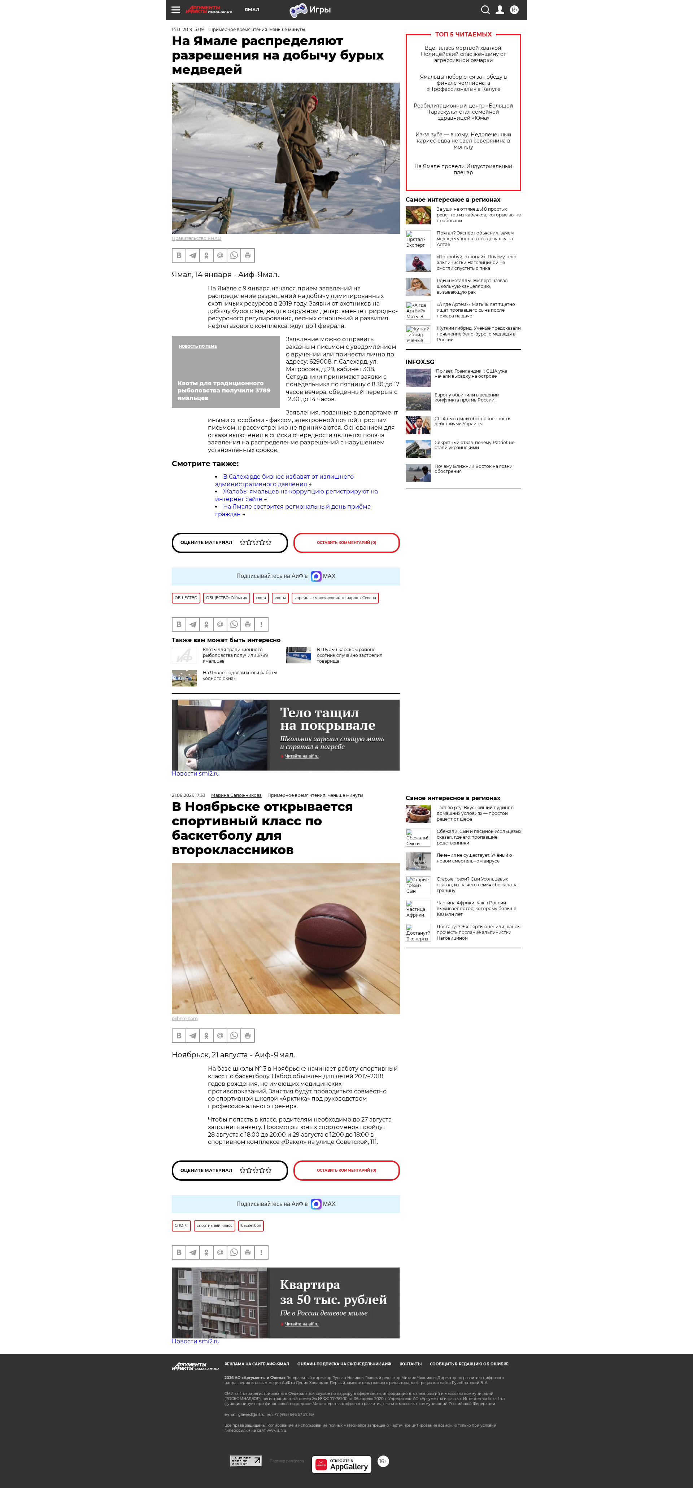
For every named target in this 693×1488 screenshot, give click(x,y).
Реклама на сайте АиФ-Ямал (257, 1364)
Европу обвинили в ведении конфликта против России (467, 397)
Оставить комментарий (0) (346, 542)
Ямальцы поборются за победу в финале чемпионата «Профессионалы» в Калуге (463, 83)
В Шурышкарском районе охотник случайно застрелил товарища (350, 655)
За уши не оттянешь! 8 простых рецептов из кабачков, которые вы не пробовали (479, 214)
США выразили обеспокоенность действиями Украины (472, 421)
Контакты (411, 1364)
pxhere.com (185, 1018)
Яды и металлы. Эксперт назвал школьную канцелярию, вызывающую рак (472, 286)
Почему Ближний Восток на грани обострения (474, 469)
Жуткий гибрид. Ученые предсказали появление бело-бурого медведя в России (479, 333)
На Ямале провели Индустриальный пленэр (463, 169)
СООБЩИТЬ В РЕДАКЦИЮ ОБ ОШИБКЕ (469, 1364)
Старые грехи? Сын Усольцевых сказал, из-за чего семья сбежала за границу (477, 884)
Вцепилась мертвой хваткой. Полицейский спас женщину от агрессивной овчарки (463, 54)
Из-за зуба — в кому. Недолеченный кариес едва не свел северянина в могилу (463, 141)
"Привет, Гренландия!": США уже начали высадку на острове (471, 374)
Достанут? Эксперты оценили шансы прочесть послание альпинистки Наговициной (478, 932)
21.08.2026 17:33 (188, 795)
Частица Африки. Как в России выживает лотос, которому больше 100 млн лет (476, 908)
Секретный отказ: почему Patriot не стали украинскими (474, 445)
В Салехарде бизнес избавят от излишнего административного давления (284, 480)
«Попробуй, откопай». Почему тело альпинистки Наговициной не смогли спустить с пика (477, 262)
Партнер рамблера (287, 1461)
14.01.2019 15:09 (188, 29)
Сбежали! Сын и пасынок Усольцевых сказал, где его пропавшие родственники (479, 837)
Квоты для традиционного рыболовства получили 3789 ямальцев (235, 655)
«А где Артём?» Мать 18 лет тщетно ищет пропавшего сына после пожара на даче (476, 310)
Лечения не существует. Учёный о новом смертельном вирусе (474, 858)
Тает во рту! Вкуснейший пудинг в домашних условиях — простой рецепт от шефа (475, 813)
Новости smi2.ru (196, 773)
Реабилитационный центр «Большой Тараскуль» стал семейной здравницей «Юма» (463, 112)
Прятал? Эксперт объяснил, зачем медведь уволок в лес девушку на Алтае (475, 238)
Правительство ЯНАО (196, 238)
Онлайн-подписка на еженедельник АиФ (344, 1364)
